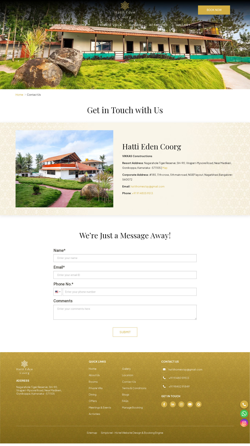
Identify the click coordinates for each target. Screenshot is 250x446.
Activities (158, 25)
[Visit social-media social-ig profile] (181, 404)
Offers (93, 400)
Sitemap (92, 432)
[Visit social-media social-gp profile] (199, 404)
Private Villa (110, 25)
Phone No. (62, 284)
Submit (125, 332)
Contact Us (129, 381)
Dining (135, 25)
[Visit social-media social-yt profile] (190, 404)
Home (19, 94)
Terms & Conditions (134, 388)
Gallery (183, 25)
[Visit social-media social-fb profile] (164, 404)
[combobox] (57, 291)
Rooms (80, 25)
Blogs (125, 394)
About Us (57, 25)
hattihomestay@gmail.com (148, 186)
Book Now (214, 10)
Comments (63, 301)
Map (164, 167)
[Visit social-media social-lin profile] (173, 404)
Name (58, 250)
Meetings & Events (100, 407)
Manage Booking (132, 407)
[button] (244, 404)
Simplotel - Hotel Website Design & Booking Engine (132, 432)
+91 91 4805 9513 (142, 193)
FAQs (125, 400)
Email (58, 267)
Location (127, 375)
